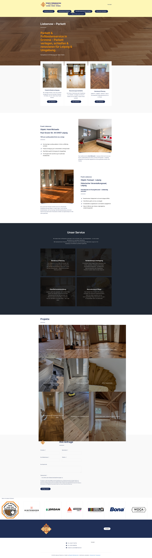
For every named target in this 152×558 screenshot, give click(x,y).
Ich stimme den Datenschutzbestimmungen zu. (52, 477)
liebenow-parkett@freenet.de (68, 482)
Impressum (98, 555)
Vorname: (43, 450)
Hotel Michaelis (53, 129)
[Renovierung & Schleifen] (76, 64)
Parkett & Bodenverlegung (52, 90)
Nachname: (65, 450)
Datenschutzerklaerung (68, 484)
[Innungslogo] (10, 502)
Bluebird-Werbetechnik (73, 555)
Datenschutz (92, 555)
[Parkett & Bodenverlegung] (52, 64)
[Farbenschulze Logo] (96, 502)
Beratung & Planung (99, 91)
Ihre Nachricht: (43, 464)
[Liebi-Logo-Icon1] (46, 523)
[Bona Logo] (117, 502)
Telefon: (64, 457)
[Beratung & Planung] (99, 64)
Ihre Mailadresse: (44, 457)
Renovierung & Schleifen (76, 91)
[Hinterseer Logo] (31, 502)
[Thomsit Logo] (74, 502)
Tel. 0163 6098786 (72, 545)
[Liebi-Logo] (50, 2)
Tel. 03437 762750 (72, 543)
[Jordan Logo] (53, 502)
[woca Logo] (138, 502)
